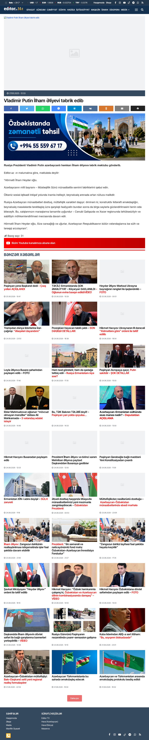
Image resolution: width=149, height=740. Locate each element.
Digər (29, 16)
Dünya (62, 9)
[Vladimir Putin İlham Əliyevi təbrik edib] (74, 53)
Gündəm (40, 9)
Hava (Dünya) (47, 725)
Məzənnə (45, 729)
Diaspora (115, 9)
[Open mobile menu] (136, 10)
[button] (138, 108)
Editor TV (45, 718)
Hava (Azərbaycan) (49, 722)
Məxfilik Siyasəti (13, 729)
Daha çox (74, 698)
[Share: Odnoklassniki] (106, 108)
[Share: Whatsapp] (43, 108)
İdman (105, 9)
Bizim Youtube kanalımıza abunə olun (33, 242)
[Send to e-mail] (122, 108)
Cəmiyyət (52, 9)
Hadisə (71, 9)
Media (124, 9)
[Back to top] (141, 732)
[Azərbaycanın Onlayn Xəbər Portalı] (14, 8)
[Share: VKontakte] (90, 108)
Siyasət (30, 9)
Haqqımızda (99, 2)
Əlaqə (108, 2)
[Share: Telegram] (74, 108)
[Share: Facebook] (11, 108)
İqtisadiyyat (83, 9)
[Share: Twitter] (27, 108)
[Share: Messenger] (59, 108)
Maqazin (95, 9)
